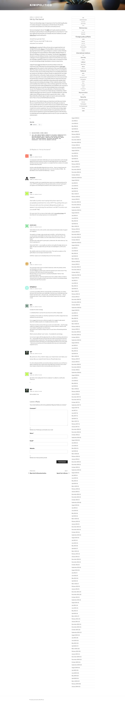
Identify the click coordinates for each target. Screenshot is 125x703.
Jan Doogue (53, 136)
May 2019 (74, 350)
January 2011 (75, 621)
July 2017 (74, 410)
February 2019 (75, 359)
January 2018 (75, 394)
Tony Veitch (42, 139)
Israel (83, 55)
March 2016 (74, 453)
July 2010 (74, 637)
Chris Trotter (83, 23)
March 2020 (75, 323)
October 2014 (75, 499)
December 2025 (75, 139)
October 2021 (75, 272)
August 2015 (75, 472)
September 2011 (75, 599)
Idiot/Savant (33, 47)
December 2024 (75, 169)
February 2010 (75, 651)
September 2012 (75, 567)
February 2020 (75, 326)
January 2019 (75, 361)
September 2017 (75, 405)
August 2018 (75, 375)
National (83, 71)
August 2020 (75, 310)
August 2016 (75, 440)
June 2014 (74, 510)
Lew (41, 17)
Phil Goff (83, 81)
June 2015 (74, 478)
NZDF (83, 73)
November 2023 (75, 204)
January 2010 (75, 654)
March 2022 (74, 258)
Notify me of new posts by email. (38, 457)
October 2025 (75, 145)
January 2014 (75, 524)
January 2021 (75, 296)
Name (32, 433)
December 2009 (75, 656)
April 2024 (74, 191)
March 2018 (74, 388)
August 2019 (75, 342)
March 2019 (74, 356)
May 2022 (74, 253)
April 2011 (74, 613)
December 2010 (75, 624)
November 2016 (75, 432)
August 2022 (75, 245)
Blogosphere (36, 133)
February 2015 (75, 488)
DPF (83, 30)
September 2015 (76, 470)
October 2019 (75, 337)
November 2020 (75, 302)
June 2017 (74, 413)
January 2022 (75, 264)
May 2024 (74, 188)
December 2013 (75, 526)
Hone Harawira (83, 45)
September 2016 (76, 437)
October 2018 (75, 369)
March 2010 (74, 648)
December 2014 (75, 494)
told (39, 64)
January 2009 (75, 686)
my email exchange (59, 213)
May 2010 (74, 643)
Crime (42, 133)
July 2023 (74, 215)
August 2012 (75, 570)
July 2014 (74, 507)
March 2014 (74, 518)
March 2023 (74, 226)
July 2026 (74, 120)
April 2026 (74, 128)
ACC (33, 135)
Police (83, 83)
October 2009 (75, 662)
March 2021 (74, 291)
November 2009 (76, 659)
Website (32, 448)
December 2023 (75, 202)
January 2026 (75, 137)
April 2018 (74, 386)
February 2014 (75, 521)
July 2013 (74, 540)
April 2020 (74, 321)
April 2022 (74, 256)
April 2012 (74, 581)
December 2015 (75, 461)
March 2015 (74, 486)
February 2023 (75, 229)
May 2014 (74, 513)
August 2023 (75, 212)
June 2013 (74, 543)
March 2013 (74, 551)
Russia (83, 94)
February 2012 (75, 586)
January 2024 (75, 199)
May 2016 (74, 448)
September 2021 (75, 275)
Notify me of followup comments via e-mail (41, 429)
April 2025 (74, 158)
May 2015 (74, 480)
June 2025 (74, 153)
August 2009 (75, 667)
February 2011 (75, 618)
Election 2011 (83, 32)
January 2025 (75, 166)
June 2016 (74, 445)
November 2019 (75, 334)
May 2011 (74, 610)
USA (83, 110)
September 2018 (76, 372)
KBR (48, 30)
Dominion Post (62, 135)
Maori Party (83, 64)
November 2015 (75, 464)
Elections (83, 34)
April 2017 (74, 418)
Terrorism (83, 102)
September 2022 (76, 242)
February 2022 (75, 261)
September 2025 (76, 147)
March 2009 (75, 681)
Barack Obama (83, 21)
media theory (83, 68)
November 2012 (75, 562)
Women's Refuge (51, 139)
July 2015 (74, 475)
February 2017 (75, 424)
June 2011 (74, 608)
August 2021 (75, 277)
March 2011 (74, 616)
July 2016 (74, 442)
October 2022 (75, 239)
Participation (83, 79)
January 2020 (75, 329)
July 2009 (74, 670)
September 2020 (76, 307)
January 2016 (75, 459)
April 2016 (74, 451)
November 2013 (75, 529)
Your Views (62, 54)
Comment (33, 408)
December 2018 (75, 364)
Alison (42, 49)
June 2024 (74, 185)
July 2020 (74, 313)
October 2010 (75, 629)
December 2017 (75, 396)
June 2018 (74, 380)
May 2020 (74, 318)
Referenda (83, 90)
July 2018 (74, 378)
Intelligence (83, 50)
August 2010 (75, 635)
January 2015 (75, 491)
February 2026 (75, 134)
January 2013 (75, 556)
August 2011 (75, 602)
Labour (83, 62)
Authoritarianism (83, 19)
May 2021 (74, 285)
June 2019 (74, 348)
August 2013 (75, 537)
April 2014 (74, 516)
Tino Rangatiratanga (83, 106)
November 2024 (75, 172)
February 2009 (75, 683)
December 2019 (75, 331)
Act (83, 17)
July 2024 (74, 183)
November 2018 (75, 367)
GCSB (83, 39)
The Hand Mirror (41, 138)
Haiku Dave (33, 35)
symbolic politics (83, 99)
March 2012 (74, 583)
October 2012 (75, 564)
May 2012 (74, 578)
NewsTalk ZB (49, 137)
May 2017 (74, 415)
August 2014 (75, 505)
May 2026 (74, 126)
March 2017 (74, 421)
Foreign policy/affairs (83, 37)
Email (32, 440)
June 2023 (74, 218)
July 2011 (74, 605)
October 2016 (75, 434)
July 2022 (74, 248)
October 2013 (75, 532)
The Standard (83, 104)
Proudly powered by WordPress (36, 699)
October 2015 (75, 467)
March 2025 (74, 161)
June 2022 (74, 250)
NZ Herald (57, 137)
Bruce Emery (41, 135)
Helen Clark (83, 43)
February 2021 (75, 294)
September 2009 (76, 664)
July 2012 (74, 572)
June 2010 (74, 640)
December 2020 (75, 299)
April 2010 (74, 646)
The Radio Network (52, 138)
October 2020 (75, 304)
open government (83, 77)
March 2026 (74, 131)
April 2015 (74, 483)
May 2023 (74, 220)
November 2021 (75, 269)
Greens (83, 41)
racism (83, 86)
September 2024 (76, 177)
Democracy (83, 28)
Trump (83, 108)
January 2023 (75, 231)
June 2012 (74, 575)
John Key (83, 57)
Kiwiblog (60, 136)
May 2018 (74, 383)
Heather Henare (36, 136)
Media (46, 133)
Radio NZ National (83, 88)
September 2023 (76, 210)
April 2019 (74, 353)
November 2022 (75, 237)
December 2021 (75, 267)
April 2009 (74, 678)
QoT (31, 351)
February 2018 (75, 391)
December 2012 (75, 559)
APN (36, 135)
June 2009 (74, 673)
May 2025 (74, 156)
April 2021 (74, 288)
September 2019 (76, 340)
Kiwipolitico (41, 5)
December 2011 (75, 591)
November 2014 (75, 497)
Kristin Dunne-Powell (38, 137)
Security (83, 97)
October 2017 (75, 402)
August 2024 (75, 180)
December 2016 (75, 429)
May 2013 (74, 545)
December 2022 (75, 234)
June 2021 (74, 283)
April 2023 (74, 223)
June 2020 (74, 315)
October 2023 (75, 207)
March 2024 (74, 193)
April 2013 (74, 548)
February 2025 (75, 164)
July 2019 (74, 345)
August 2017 (75, 407)
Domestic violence (51, 135)
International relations (83, 53)
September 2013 (76, 535)
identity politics (83, 47)
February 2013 (75, 553)
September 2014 (76, 502)
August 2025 (75, 150)
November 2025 (75, 142)
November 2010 (75, 627)
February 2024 (75, 196)
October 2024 (75, 174)
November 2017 (75, 399)
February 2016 (75, 456)
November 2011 (75, 594)
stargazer (32, 177)
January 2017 (75, 426)
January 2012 (75, 589)
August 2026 (75, 118)
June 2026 (74, 123)
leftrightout (33, 287)
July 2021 (74, 280)
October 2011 (75, 597)
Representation (83, 92)
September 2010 (76, 632)
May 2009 (74, 675)
